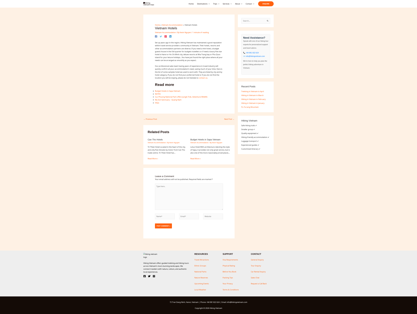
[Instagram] (154, 276)
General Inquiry (257, 260)
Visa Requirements (230, 260)
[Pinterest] (166, 36)
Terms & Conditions (231, 290)
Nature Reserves (201, 277)
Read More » (153, 158)
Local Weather (200, 290)
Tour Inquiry (256, 266)
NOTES (158, 94)
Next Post (229, 119)
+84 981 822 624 (252, 53)
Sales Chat (255, 277)
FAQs (157, 103)
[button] (209, 4)
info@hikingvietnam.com (255, 56)
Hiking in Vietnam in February (253, 99)
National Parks (200, 272)
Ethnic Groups (200, 266)
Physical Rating (229, 266)
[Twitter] (161, 36)
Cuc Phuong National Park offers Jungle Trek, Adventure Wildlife (181, 97)
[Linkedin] (170, 36)
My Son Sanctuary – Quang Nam (168, 100)
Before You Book (229, 272)
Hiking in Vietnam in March (252, 95)
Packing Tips (228, 277)
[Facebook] (156, 36)
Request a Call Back (259, 283)
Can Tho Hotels (155, 139)
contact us (203, 78)
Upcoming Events (201, 283)
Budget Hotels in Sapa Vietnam (167, 91)
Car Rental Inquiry (258, 272)
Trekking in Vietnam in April (252, 91)
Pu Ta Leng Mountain (250, 107)
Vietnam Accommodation (165, 32)
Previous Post (150, 119)
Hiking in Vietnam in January (252, 103)
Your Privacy (228, 283)
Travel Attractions (201, 260)
